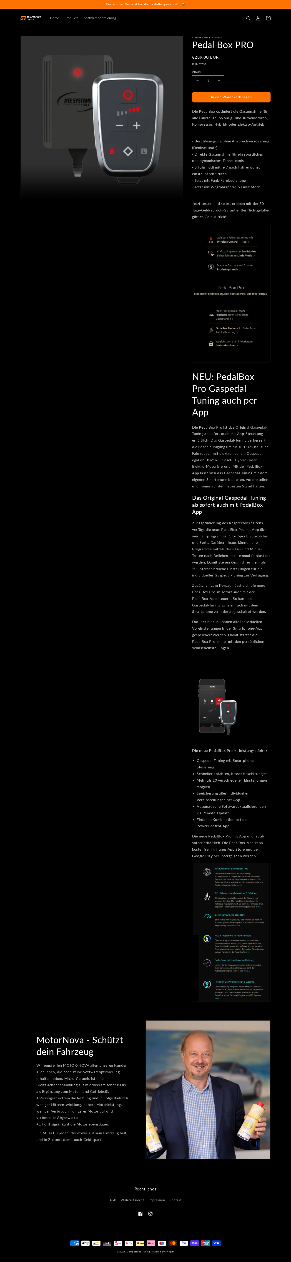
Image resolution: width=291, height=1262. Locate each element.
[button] (248, 18)
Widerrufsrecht (132, 1200)
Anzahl (196, 71)
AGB (113, 1200)
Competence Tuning (138, 1251)
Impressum (156, 1200)
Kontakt (175, 1200)
